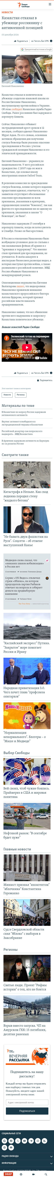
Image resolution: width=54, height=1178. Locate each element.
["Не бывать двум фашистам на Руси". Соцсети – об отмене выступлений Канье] (27, 519)
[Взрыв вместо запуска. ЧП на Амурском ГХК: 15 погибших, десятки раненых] (27, 1008)
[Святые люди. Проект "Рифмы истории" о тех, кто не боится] (27, 968)
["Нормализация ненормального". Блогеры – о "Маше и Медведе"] (27, 715)
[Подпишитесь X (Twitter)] (18, 1141)
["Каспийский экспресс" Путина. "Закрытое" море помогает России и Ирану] (27, 626)
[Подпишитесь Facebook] (11, 1141)
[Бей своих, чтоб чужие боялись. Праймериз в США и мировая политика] (27, 771)
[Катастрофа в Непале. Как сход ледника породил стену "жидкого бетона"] (27, 475)
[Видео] (33, 1174)
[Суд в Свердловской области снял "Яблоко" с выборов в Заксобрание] (27, 912)
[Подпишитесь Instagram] (37, 1141)
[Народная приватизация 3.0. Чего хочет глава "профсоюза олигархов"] (27, 671)
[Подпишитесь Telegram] (31, 1141)
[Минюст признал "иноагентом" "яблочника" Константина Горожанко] (27, 867)
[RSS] (44, 1141)
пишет (20, 286)
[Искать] (46, 1174)
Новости (7, 12)
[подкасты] (21, 1174)
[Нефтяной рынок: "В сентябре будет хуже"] (27, 816)
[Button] (21, 41)
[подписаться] (11, 1147)
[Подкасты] (4, 1147)
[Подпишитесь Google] (4, 1141)
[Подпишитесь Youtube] (24, 1141)
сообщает (16, 109)
